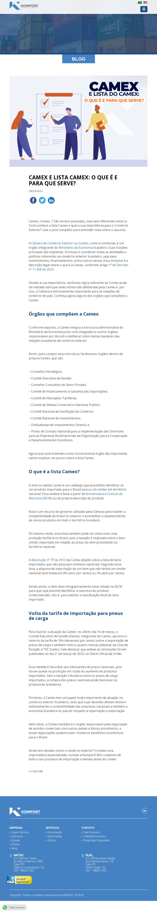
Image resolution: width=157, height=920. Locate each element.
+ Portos (15, 844)
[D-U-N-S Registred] (19, 879)
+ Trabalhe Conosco (93, 836)
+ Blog (13, 848)
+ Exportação (54, 836)
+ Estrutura (16, 836)
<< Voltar (36, 771)
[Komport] (24, 6)
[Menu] (143, 9)
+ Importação (54, 832)
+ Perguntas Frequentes (95, 840)
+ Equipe (15, 840)
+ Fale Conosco (91, 832)
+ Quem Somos (19, 832)
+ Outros (51, 840)
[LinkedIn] (144, 810)
